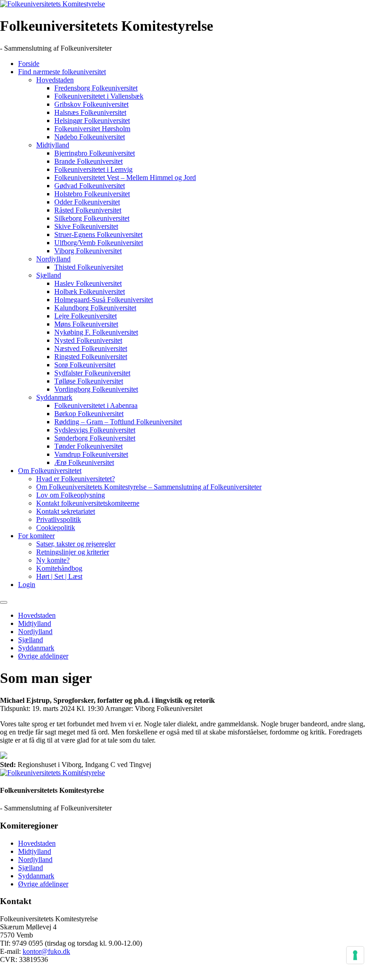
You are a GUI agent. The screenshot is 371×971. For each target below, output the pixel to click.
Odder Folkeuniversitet (87, 202)
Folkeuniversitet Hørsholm (92, 129)
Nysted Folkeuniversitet (88, 340)
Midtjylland (52, 145)
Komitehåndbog (59, 568)
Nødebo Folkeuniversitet (89, 137)
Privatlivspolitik (58, 519)
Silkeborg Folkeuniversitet (91, 218)
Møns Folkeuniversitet (86, 324)
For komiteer (36, 536)
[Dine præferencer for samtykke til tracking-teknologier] (355, 955)
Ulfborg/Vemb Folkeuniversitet (98, 242)
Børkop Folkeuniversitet (89, 413)
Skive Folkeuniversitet (86, 226)
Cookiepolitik (55, 527)
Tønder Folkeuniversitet (88, 446)
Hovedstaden (55, 80)
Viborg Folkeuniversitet (88, 251)
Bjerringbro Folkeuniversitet (94, 153)
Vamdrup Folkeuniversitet (91, 454)
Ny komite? (53, 560)
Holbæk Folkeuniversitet (89, 291)
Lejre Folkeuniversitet (85, 316)
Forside (28, 63)
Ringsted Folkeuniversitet (90, 356)
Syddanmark (54, 397)
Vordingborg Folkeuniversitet (96, 389)
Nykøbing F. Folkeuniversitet (96, 332)
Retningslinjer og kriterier (72, 552)
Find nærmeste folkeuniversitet (62, 72)
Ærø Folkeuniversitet (84, 462)
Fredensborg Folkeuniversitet (96, 88)
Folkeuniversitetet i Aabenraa (96, 405)
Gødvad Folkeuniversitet (89, 185)
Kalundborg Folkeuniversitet (95, 308)
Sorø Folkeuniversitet (84, 365)
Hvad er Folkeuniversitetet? (75, 479)
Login (26, 584)
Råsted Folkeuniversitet (87, 210)
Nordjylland (53, 259)
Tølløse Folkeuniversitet (88, 381)
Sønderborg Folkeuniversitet (94, 438)
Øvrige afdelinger (43, 656)
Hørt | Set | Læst (59, 576)
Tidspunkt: (15, 708)
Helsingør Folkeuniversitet (92, 120)
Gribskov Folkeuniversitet (91, 104)
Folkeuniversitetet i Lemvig (93, 169)
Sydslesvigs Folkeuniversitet (94, 430)
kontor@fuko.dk (46, 951)
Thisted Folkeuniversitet (88, 267)
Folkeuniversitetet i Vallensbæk (98, 96)
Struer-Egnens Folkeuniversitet (98, 234)
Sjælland (48, 275)
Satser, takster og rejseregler (75, 544)
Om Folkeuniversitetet (49, 470)
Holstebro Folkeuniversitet (92, 194)
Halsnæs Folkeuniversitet (90, 112)
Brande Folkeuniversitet (88, 161)
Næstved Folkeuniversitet (90, 348)
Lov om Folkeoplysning (70, 495)
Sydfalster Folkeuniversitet (92, 373)
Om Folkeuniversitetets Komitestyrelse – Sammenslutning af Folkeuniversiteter (149, 487)
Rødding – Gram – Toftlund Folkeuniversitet (118, 422)
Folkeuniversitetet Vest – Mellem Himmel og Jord (125, 177)
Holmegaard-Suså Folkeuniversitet (103, 299)
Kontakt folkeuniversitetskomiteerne (87, 503)
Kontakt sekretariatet (65, 511)
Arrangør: (119, 708)
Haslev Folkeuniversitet (88, 283)
